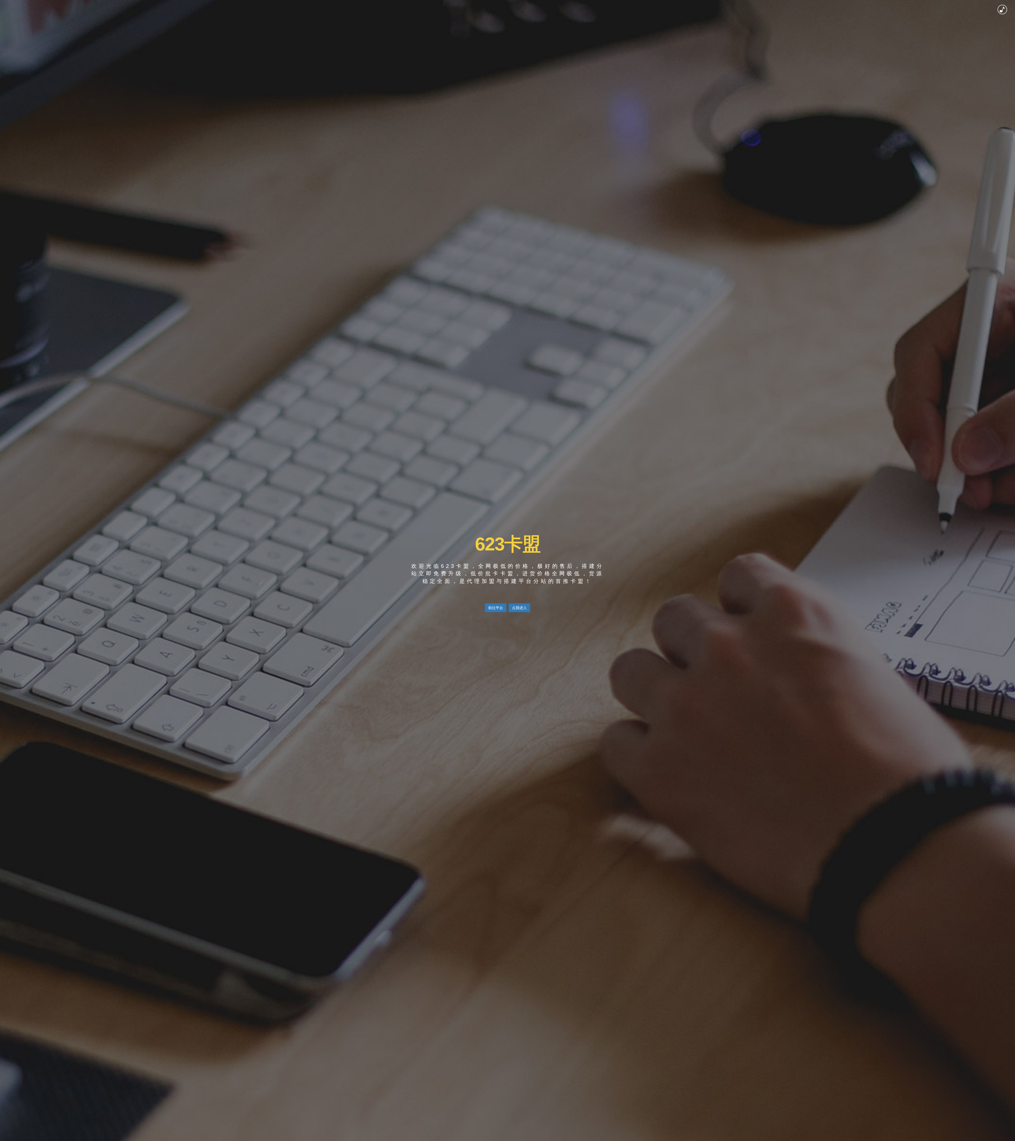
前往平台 (495, 608)
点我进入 (519, 608)
